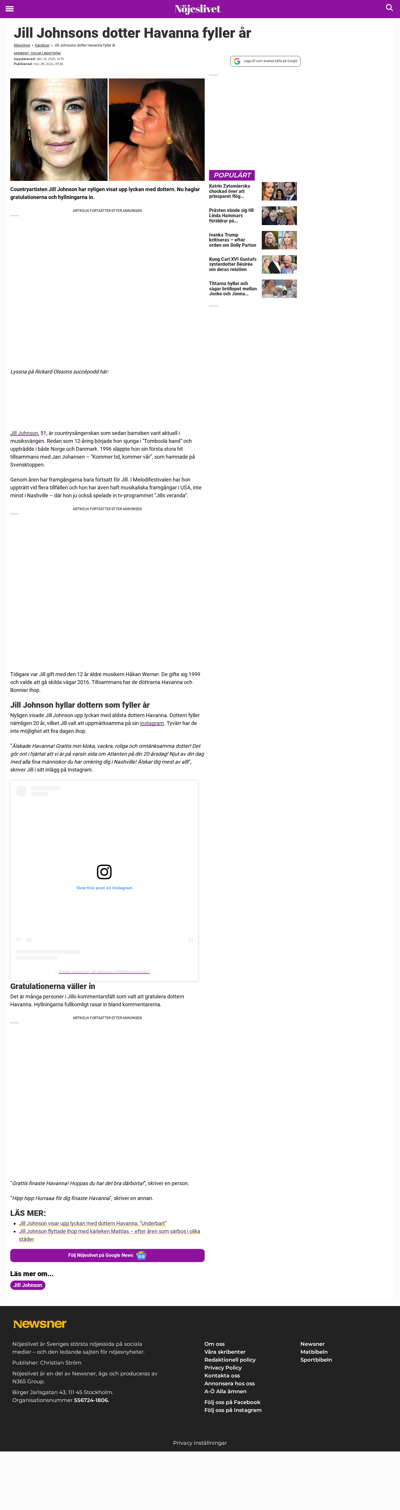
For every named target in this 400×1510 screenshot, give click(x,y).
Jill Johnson (24, 433)
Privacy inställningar (200, 1443)
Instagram (152, 723)
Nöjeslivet (22, 45)
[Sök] (390, 9)
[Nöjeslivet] (198, 9)
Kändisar (42, 45)
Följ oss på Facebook (232, 1402)
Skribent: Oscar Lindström (37, 53)
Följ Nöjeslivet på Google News (100, 1255)
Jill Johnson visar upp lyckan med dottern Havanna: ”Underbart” (93, 1223)
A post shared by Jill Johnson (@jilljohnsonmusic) (104, 971)
